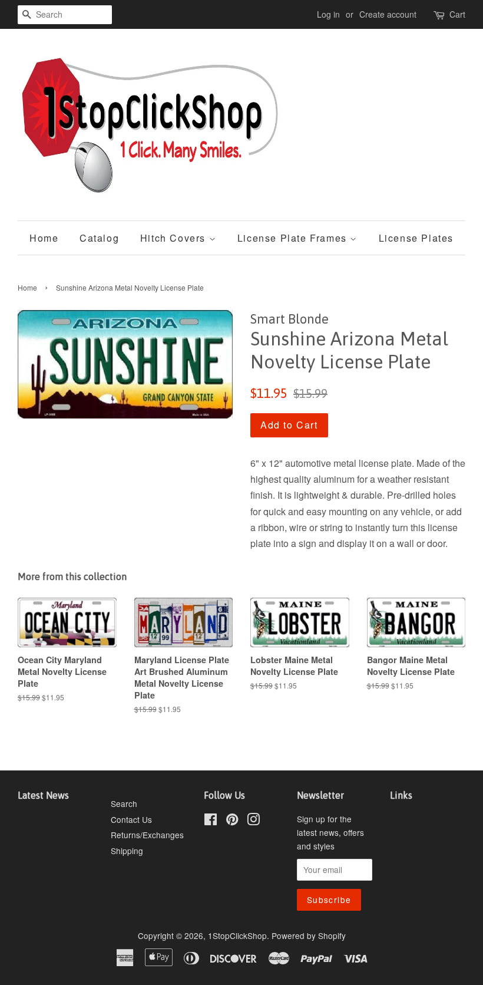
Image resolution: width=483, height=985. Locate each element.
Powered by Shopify (309, 935)
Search (124, 803)
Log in (328, 14)
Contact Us (131, 819)
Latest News (43, 795)
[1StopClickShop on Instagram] (253, 821)
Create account (387, 14)
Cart (457, 14)
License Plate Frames (293, 238)
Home (43, 238)
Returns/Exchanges (147, 835)
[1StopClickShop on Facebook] (210, 821)
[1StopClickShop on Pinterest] (232, 821)
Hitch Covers (174, 238)
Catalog (99, 238)
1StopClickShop (237, 935)
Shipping (127, 850)
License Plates (416, 238)
